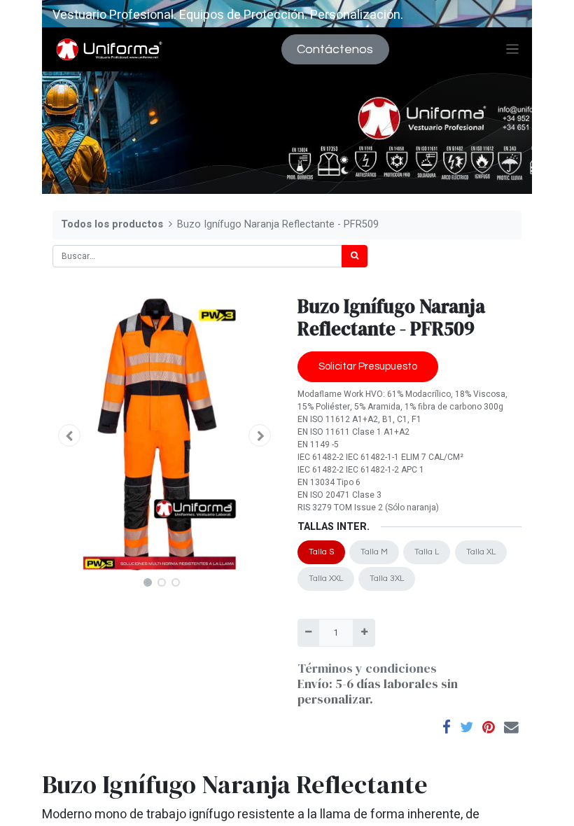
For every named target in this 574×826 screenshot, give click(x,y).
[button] (69, 435)
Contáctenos (335, 49)
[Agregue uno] (363, 633)
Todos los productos (112, 224)
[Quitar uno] (308, 633)
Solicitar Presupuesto (367, 366)
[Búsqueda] (355, 256)
